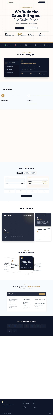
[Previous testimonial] (25, 274)
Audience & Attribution (25, 404)
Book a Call (41, 2)
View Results (31, 387)
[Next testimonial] (28, 274)
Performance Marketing (25, 403)
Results (31, 2)
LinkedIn (50, 413)
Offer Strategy (24, 407)
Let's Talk (22, 387)
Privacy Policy (34, 407)
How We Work (26, 2)
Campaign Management (25, 406)
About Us (21, 2)
